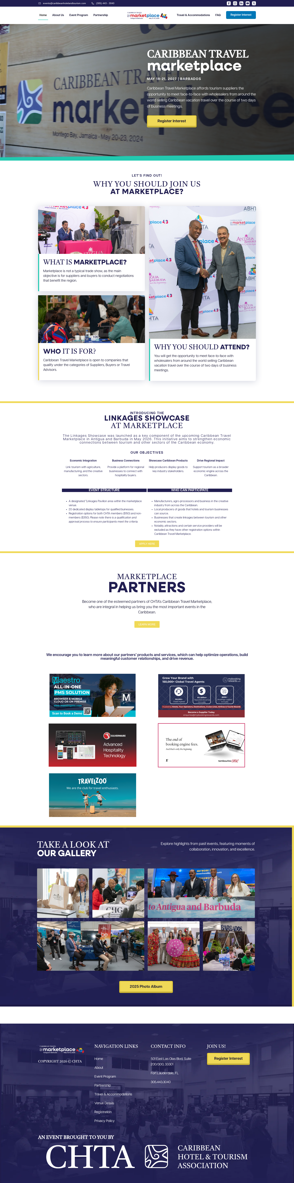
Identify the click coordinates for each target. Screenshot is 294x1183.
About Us (58, 15)
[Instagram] (235, 3)
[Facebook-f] (229, 3)
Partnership (100, 15)
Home (43, 15)
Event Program (78, 15)
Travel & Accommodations (193, 15)
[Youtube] (248, 3)
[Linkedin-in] (241, 3)
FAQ (218, 15)
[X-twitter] (254, 3)
